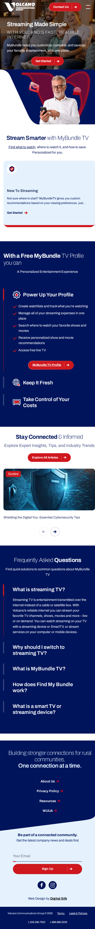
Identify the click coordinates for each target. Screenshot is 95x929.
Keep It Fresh (38, 383)
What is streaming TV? (39, 589)
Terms (61, 913)
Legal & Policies (78, 913)
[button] (43, 531)
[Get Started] (49, 190)
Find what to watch (22, 147)
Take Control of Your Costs (46, 402)
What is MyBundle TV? (39, 669)
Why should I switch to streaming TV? (39, 650)
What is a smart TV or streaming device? (37, 709)
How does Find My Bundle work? (43, 687)
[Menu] (88, 7)
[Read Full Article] (49, 494)
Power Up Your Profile (48, 295)
